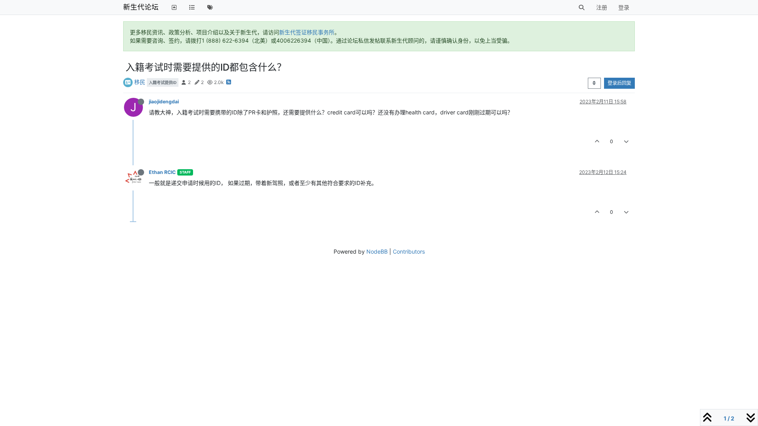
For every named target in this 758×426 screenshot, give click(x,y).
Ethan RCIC (162, 172)
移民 (139, 81)
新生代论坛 (141, 7)
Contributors (409, 251)
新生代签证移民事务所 (306, 32)
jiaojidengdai (164, 102)
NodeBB (377, 251)
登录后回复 (619, 83)
